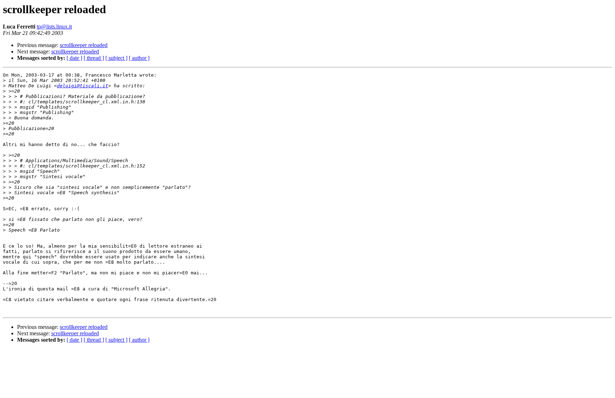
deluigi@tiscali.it (82, 85)
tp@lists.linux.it (54, 27)
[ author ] (139, 58)
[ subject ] (116, 58)
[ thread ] (94, 58)
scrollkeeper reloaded (83, 45)
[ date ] (74, 58)
